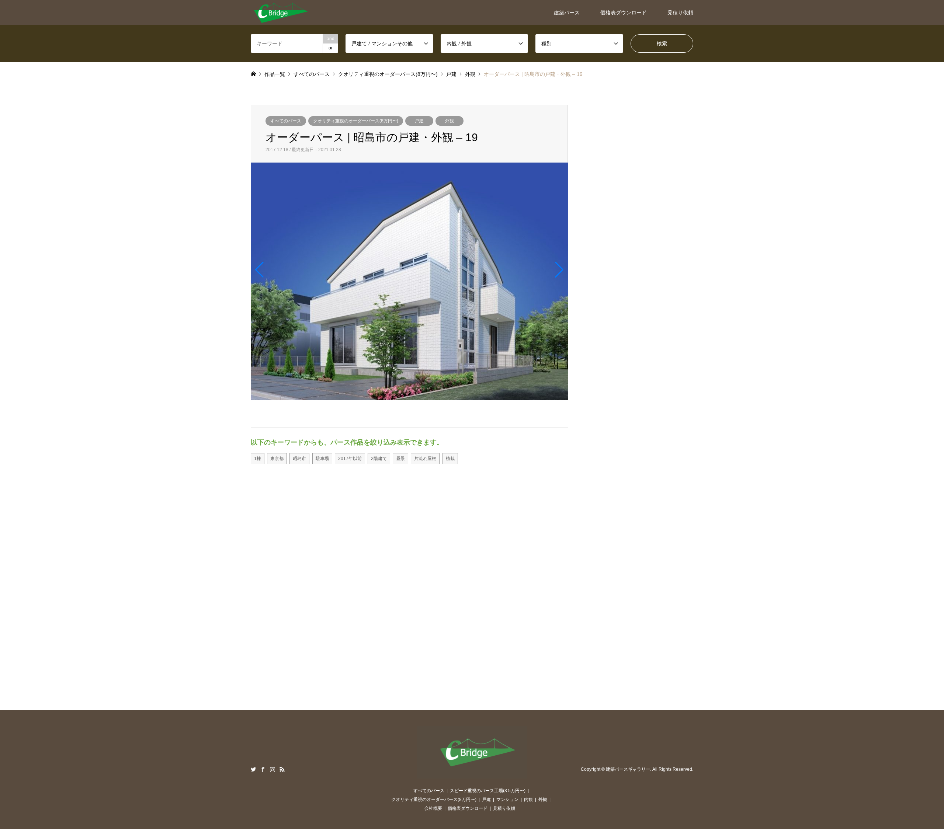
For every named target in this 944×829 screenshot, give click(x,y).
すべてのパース (285, 120)
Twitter (253, 769)
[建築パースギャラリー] (280, 12)
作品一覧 (274, 74)
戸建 (419, 120)
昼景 (400, 458)
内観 (528, 799)
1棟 (257, 458)
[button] (259, 270)
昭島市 (299, 458)
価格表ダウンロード (623, 12)
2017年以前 (350, 458)
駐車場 (322, 458)
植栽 (450, 458)
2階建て (379, 458)
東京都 (277, 458)
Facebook (263, 769)
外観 (449, 120)
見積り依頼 (680, 12)
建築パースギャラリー (628, 769)
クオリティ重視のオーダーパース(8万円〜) (355, 120)
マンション (507, 799)
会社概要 (433, 808)
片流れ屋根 (425, 458)
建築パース (567, 12)
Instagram (272, 769)
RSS (282, 769)
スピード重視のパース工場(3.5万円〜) (487, 790)
